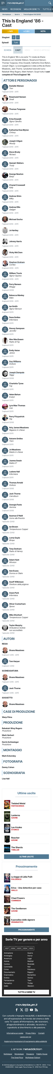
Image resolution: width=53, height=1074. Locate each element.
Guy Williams (15, 361)
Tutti (16, 42)
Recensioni (15, 9)
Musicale (30, 964)
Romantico (31, 975)
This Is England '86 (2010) (32, 14)
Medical (30, 961)
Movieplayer (6, 14)
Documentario (9, 972)
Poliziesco (31, 969)
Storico (30, 978)
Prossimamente (26, 930)
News (4, 9)
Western (30, 986)
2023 (31, 948)
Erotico (6, 978)
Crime (6, 969)
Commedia (8, 967)
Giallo (6, 986)
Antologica (8, 956)
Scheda (7, 50)
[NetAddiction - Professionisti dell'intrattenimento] (32, 1049)
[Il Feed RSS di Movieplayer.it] (36, 1009)
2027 (7, 948)
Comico (7, 964)
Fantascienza (9, 980)
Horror (30, 956)
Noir (29, 967)
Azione (6, 961)
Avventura (8, 958)
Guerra (30, 953)
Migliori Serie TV (32, 9)
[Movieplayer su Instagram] (26, 1009)
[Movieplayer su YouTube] (31, 1009)
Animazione (8, 953)
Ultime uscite (26, 856)
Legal (29, 958)
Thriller (30, 983)
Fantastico (8, 983)
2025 (19, 948)
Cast (18, 50)
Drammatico (8, 975)
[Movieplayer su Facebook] (16, 1009)
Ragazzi (30, 972)
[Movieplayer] (26, 1004)
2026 (13, 948)
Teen (29, 980)
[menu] (3, 3)
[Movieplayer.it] (15, 3)
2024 (25, 948)
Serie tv (17, 14)
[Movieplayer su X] (21, 1009)
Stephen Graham (17, 262)
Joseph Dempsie (16, 372)
